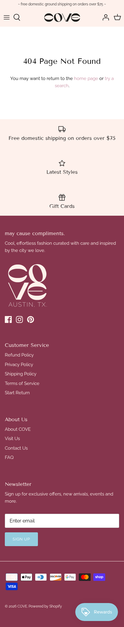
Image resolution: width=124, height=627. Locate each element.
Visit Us (12, 438)
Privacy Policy (19, 364)
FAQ (9, 457)
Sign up (21, 539)
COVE (22, 606)
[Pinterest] (30, 319)
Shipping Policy (20, 374)
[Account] (104, 17)
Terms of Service (22, 383)
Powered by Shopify (45, 606)
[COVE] (62, 17)
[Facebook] (8, 319)
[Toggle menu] (6, 17)
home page (86, 78)
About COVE (18, 429)
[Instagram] (19, 319)
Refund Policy (19, 355)
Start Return (17, 392)
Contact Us (16, 448)
